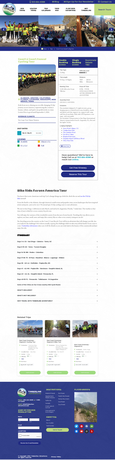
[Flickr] (76, 431)
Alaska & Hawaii (50, 393)
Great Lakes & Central (49, 406)
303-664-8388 (38, 2)
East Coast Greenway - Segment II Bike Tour (54, 341)
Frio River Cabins (68, 134)
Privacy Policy (56, 456)
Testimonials (50, 426)
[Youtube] (81, 431)
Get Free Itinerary (78, 168)
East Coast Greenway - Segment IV (82, 345)
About (48, 420)
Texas (31, 101)
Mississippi (45, 100)
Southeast (61, 401)
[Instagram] (87, 431)
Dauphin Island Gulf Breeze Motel (73, 138)
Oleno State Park (68, 140)
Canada (47, 403)
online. (75, 159)
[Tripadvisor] (92, 426)
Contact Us (106, 2)
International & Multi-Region (50, 411)
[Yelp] (92, 431)
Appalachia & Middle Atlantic (50, 396)
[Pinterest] (81, 426)
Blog (57, 2)
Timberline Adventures (29, 226)
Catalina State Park (69, 130)
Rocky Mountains (63, 399)
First (19, 421)
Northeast (61, 393)
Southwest (61, 404)
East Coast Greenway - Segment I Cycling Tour (27, 341)
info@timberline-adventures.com (26, 404)
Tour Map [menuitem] (57, 9)
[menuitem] (22, 9)
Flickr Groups (82, 389)
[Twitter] (76, 426)
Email (20, 425)
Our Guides (49, 423)
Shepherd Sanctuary (69, 136)
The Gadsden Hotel (69, 132)
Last (30, 421)
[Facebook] (87, 426)
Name (20, 416)
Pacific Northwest (63, 396)
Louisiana (34, 100)
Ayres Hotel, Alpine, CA (70, 128)
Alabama (24, 98)
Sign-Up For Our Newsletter (79, 2)
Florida (24, 100)
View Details (30, 372)
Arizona (34, 98)
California (45, 98)
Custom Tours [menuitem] (33, 9)
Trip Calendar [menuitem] (46, 9)
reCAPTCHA (22, 431)
